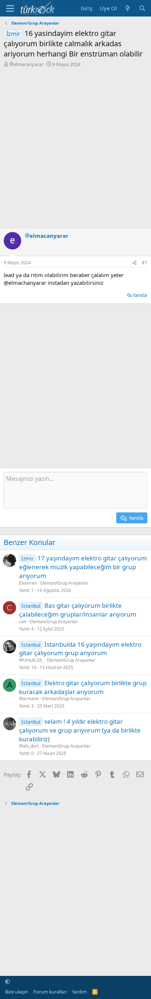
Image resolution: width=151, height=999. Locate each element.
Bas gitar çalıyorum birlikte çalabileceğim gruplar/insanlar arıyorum (77, 609)
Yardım (79, 991)
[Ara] (142, 8)
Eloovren (28, 583)
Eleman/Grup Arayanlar (64, 583)
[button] (7, 981)
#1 (144, 262)
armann (31, 699)
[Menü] (10, 8)
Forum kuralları (50, 991)
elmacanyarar (28, 64)
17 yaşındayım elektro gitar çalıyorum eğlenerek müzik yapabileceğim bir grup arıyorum (83, 567)
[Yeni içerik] (128, 8)
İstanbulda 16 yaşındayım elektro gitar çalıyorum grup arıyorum (80, 648)
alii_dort (31, 746)
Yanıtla (140, 295)
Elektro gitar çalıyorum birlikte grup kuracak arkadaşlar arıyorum (83, 687)
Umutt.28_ (33, 660)
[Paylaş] (134, 263)
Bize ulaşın (16, 991)
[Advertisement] (75, 146)
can (22, 621)
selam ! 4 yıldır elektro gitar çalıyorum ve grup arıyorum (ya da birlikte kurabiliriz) (80, 730)
